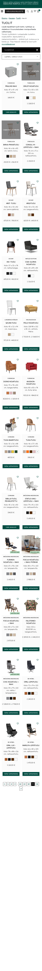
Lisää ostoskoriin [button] (11, 112)
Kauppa (12, 18)
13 (24, 784)
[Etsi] (28, 11)
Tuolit (18, 18)
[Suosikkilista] (35, 11)
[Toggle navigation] (3, 11)
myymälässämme (8, 44)
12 (20, 784)
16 (37, 784)
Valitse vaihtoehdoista (31, 112)
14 (29, 784)
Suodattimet (9, 50)
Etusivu (4, 18)
